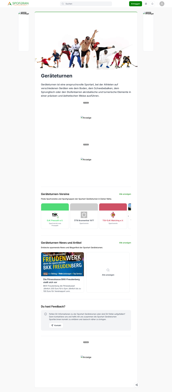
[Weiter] (128, 216)
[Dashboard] (145, 3)
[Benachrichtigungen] (152, 3)
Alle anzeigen (125, 194)
